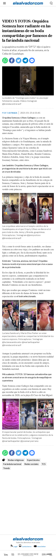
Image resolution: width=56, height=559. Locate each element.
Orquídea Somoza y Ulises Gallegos (19, 117)
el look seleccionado (26, 296)
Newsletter (41, 546)
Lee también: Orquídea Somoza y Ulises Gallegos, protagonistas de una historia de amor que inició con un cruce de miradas (27, 168)
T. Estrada (11, 113)
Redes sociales (31, 464)
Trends (6, 468)
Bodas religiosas (16, 460)
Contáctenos (27, 546)
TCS (44, 464)
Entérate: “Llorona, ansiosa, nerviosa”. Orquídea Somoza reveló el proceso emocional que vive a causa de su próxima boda (27, 264)
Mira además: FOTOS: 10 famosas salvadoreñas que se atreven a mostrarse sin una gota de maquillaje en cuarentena (27, 377)
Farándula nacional (12, 464)
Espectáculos (33, 460)
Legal (15, 546)
